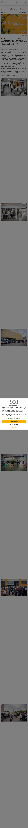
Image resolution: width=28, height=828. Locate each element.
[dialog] (14, 414)
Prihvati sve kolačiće (14, 421)
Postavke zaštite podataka (14, 418)
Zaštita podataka (14, 424)
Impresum (14, 426)
